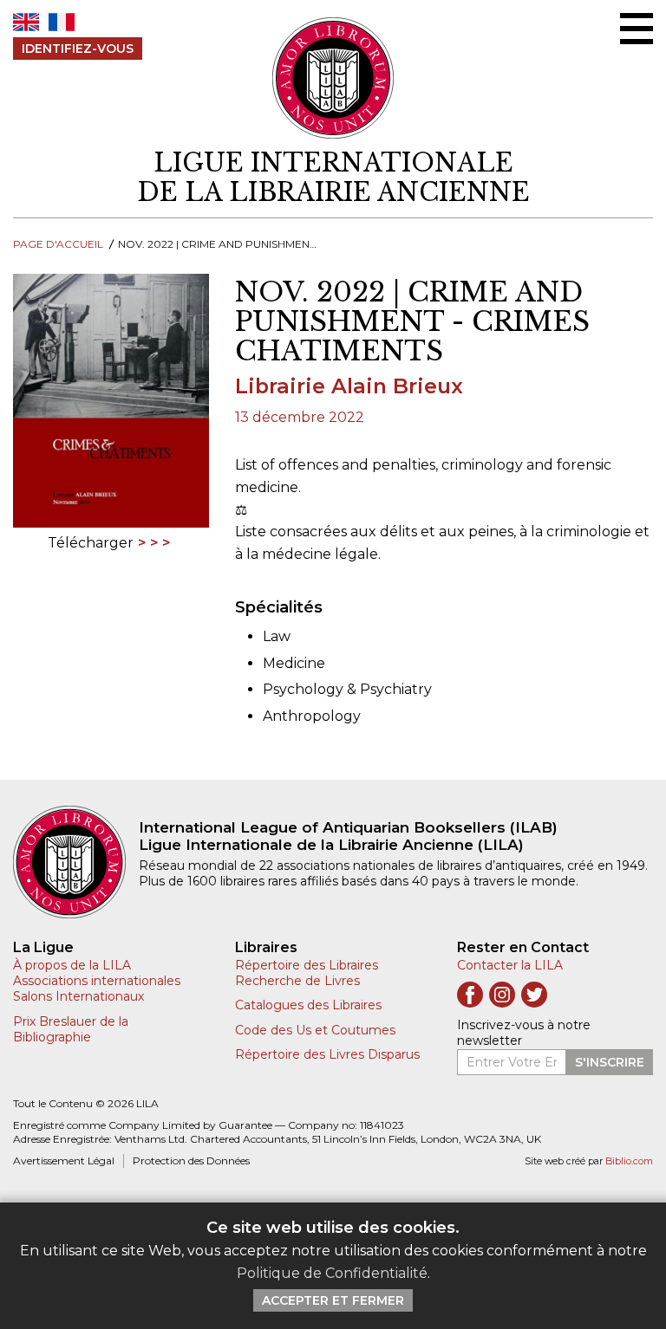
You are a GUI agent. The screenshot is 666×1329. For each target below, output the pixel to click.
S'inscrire (609, 1062)
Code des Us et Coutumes (315, 1030)
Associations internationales (96, 981)
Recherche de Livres (297, 981)
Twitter (534, 995)
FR (62, 22)
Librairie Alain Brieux (349, 386)
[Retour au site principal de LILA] (333, 78)
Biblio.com (629, 1161)
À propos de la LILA (72, 965)
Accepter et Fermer (333, 1300)
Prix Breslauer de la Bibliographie (70, 1029)
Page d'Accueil (58, 243)
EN (26, 22)
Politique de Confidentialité (332, 1273)
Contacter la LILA (510, 965)
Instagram (502, 995)
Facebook (470, 995)
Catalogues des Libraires (308, 1005)
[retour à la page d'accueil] (76, 862)
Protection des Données (191, 1160)
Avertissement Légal (63, 1160)
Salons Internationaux (78, 996)
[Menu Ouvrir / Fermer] (636, 28)
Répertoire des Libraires (306, 965)
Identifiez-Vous (78, 48)
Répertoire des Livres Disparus (327, 1054)
